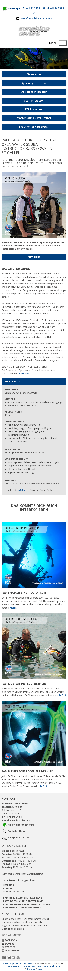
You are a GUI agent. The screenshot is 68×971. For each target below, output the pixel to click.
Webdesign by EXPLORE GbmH (17, 963)
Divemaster (34, 74)
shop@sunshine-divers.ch (36, 18)
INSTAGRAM (12, 950)
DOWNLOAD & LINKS (14, 891)
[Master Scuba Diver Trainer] (34, 645)
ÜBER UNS (8, 885)
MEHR (13, 607)
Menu (53, 43)
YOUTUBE (10, 943)
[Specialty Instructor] (34, 554)
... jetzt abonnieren (13, 928)
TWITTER (10, 947)
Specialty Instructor (34, 83)
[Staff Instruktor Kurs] (34, 733)
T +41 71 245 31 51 (12, 816)
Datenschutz (28, 966)
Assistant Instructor (34, 92)
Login (40, 969)
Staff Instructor (34, 100)
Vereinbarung (35, 873)
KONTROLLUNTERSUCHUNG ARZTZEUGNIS (26, 904)
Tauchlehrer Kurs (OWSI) (34, 126)
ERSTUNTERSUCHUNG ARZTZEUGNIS (23, 901)
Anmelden (34, 257)
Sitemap (31, 969)
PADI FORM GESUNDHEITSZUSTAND (22, 897)
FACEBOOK (11, 940)
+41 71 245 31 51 (35, 8)
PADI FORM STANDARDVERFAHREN (22, 907)
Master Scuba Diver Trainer (34, 118)
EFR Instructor (34, 109)
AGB (39, 966)
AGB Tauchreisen (52, 966)
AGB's (21, 489)
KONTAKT (8, 888)
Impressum (13, 966)
